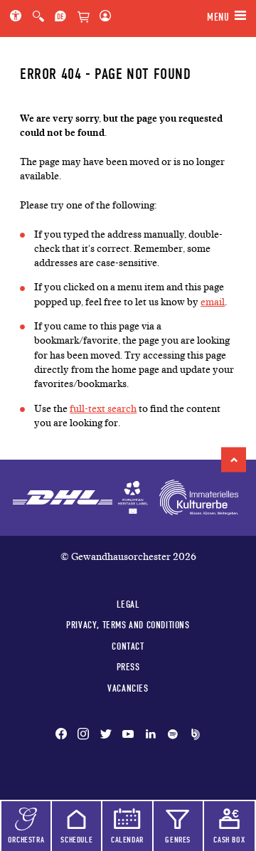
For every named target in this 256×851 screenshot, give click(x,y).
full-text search (103, 409)
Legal (128, 604)
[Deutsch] (60, 17)
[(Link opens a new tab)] (133, 497)
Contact (128, 646)
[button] (233, 459)
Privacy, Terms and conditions (127, 624)
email (213, 302)
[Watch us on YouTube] (128, 735)
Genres (178, 840)
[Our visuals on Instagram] (83, 735)
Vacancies (127, 688)
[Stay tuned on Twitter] (106, 735)
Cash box (229, 840)
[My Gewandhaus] (102, 17)
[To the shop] (83, 18)
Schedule (76, 840)
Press (128, 666)
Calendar (127, 840)
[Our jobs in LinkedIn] (150, 735)
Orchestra (26, 840)
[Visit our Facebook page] (64, 735)
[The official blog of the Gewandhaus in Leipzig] (192, 735)
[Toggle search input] (38, 17)
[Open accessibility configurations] (18, 17)
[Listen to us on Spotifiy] (172, 735)
